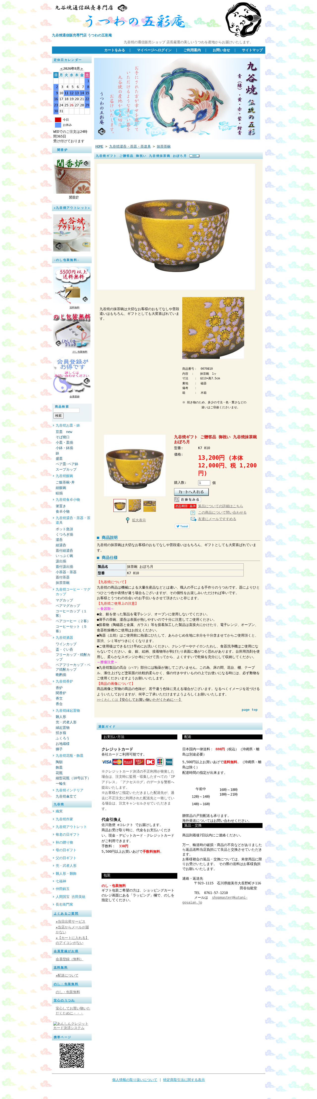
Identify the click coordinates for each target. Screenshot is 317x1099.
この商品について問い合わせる (222, 512)
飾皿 (59, 767)
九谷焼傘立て (66, 796)
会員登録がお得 (66, 951)
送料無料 (74, 307)
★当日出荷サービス (70, 921)
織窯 (59, 811)
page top (250, 709)
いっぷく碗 (64, 556)
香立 (59, 698)
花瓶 (59, 773)
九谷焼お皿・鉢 (68, 425)
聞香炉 (74, 197)
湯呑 (59, 540)
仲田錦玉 (63, 889)
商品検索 (62, 406)
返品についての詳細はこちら (220, 506)
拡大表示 (139, 520)
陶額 (59, 762)
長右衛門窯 (64, 904)
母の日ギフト (66, 850)
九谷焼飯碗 (64, 476)
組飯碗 (61, 488)
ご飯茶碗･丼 (65, 482)
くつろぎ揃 (64, 534)
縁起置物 (63, 728)
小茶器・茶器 (66, 572)
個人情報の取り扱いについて (134, 1080)
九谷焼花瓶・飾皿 (69, 755)
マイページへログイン (154, 50)
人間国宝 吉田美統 (70, 897)
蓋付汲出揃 (64, 567)
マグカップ (64, 600)
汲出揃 (61, 561)
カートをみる (114, 50)
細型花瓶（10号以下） (73, 778)
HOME (99, 146)
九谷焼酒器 (64, 638)
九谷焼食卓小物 (68, 500)
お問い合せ (221, 50)
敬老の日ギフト (68, 834)
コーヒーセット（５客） (71, 628)
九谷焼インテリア (69, 790)
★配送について (67, 975)
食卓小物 (63, 511)
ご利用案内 (192, 50)
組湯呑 (61, 545)
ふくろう (63, 738)
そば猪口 (64, 437)
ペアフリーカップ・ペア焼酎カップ (73, 667)
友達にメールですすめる (217, 519)
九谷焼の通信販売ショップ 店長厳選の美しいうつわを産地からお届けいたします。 (188, 42)
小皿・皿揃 (64, 442)
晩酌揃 (61, 675)
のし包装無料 (80, 351)
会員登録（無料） (69, 959)
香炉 (59, 688)
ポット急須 (64, 529)
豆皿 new (64, 432)
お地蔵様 (63, 744)
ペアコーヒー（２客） (73, 621)
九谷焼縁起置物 (68, 710)
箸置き (61, 506)
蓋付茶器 (63, 577)
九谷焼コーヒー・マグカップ (73, 591)
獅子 (59, 749)
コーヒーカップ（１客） (71, 613)
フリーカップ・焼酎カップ (73, 657)
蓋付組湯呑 (64, 550)
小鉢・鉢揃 (64, 448)
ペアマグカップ (68, 606)
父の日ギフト (66, 858)
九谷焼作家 (64, 819)
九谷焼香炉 (64, 681)
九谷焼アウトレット (71, 827)
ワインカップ (66, 644)
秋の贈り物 (64, 842)
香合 (59, 704)
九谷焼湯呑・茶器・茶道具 (73, 520)
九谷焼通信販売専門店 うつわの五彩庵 (82, 35)
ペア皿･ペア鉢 (67, 464)
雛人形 (61, 717)
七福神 (61, 881)
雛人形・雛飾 (66, 873)
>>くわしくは (139, 700)
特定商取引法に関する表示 (184, 1080)
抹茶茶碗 (63, 583)
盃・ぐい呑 (64, 649)
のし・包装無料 (66, 984)
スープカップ (66, 469)
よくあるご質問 (66, 913)
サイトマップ (252, 50)
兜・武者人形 (66, 722)
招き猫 (61, 733)
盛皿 (59, 458)
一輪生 (61, 783)
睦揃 (59, 493)
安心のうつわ (64, 1000)
